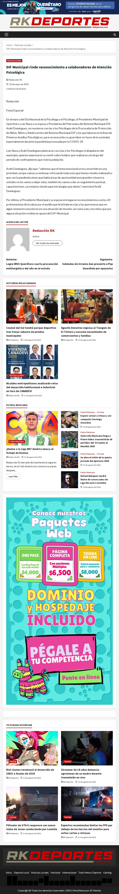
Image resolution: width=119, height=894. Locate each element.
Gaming (12, 761)
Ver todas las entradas (47, 243)
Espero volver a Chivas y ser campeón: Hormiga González (69, 419)
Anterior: (32, 264)
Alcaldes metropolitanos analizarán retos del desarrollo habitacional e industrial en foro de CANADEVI (32, 387)
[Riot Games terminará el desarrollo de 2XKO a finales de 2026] (32, 748)
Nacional (55, 872)
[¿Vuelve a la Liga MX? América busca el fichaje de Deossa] (32, 428)
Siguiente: (87, 264)
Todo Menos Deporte (89, 872)
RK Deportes (13, 340)
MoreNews (79, 890)
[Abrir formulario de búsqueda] (115, 35)
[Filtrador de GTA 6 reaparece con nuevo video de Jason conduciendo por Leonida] (32, 804)
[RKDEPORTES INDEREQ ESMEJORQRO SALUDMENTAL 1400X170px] (59, 6)
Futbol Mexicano (16, 441)
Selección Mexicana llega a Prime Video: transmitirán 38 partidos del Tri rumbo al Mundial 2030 (69, 439)
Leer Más (14, 477)
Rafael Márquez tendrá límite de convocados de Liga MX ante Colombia (69, 479)
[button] (6, 34)
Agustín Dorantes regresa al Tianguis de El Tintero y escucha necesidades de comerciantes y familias (86, 331)
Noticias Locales (14, 60)
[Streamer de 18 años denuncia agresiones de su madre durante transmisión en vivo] (87, 748)
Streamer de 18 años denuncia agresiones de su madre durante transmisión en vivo (81, 773)
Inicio (9, 872)
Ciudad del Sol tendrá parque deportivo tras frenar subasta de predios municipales (31, 331)
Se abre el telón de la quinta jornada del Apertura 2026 (69, 459)
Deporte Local (21, 872)
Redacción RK (15, 79)
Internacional (69, 872)
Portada (100, 412)
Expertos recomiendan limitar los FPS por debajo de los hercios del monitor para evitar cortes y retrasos (86, 829)
